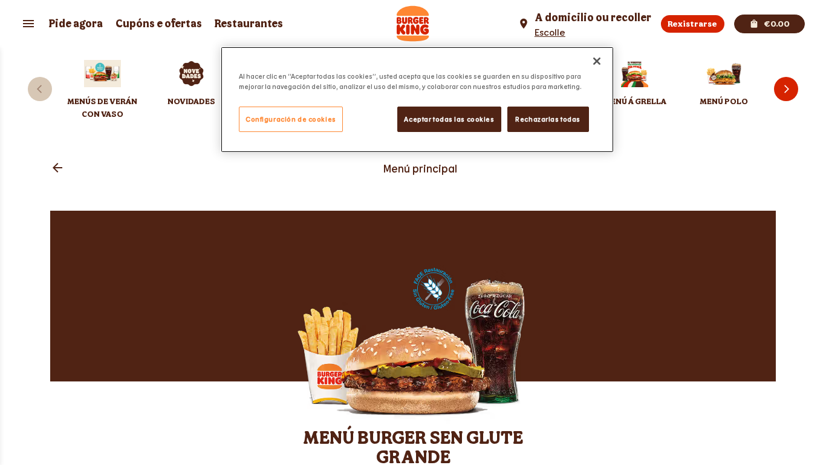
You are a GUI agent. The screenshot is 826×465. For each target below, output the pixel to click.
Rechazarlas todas (547, 119)
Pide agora (75, 24)
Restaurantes (248, 24)
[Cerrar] (597, 61)
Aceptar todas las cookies (449, 119)
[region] (417, 100)
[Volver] (57, 168)
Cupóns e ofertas (158, 24)
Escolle (550, 32)
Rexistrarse (692, 24)
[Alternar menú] (28, 23)
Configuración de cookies (291, 119)
